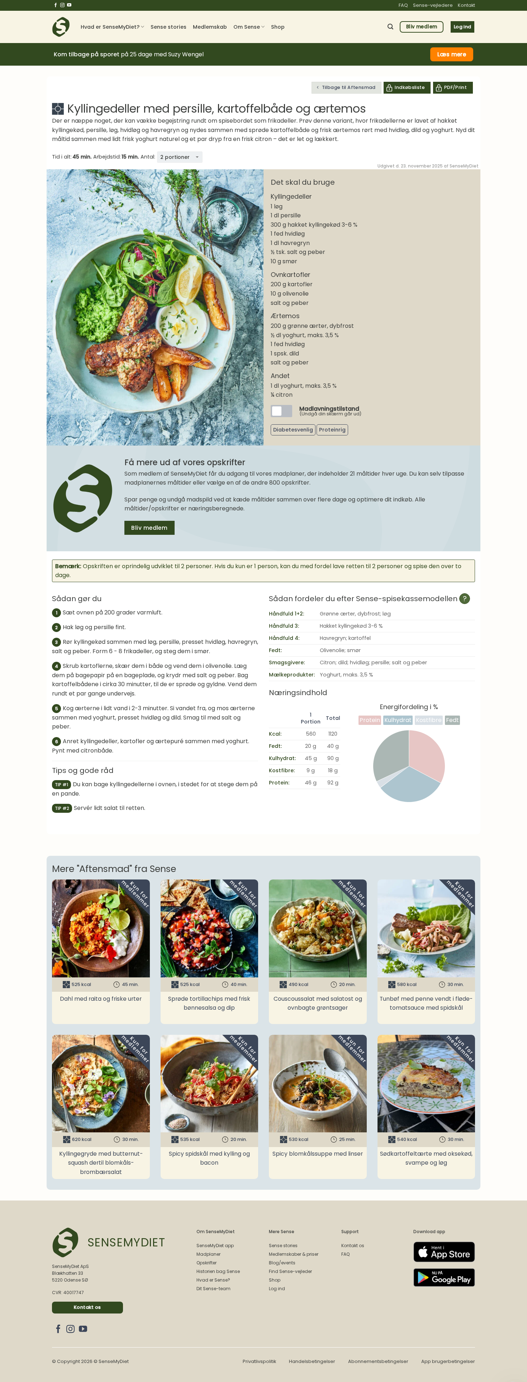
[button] (390, 27)
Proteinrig (332, 429)
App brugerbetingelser (448, 1361)
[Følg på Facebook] (55, 5)
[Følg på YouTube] (69, 5)
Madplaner (208, 1254)
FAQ (403, 5)
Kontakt (466, 5)
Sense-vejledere (433, 5)
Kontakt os (352, 1245)
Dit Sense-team (213, 1289)
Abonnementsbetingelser (378, 1361)
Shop (278, 26)
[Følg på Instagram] (62, 5)
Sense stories (168, 26)
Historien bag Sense (218, 1271)
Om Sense (246, 26)
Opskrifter (206, 1263)
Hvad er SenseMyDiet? (110, 26)
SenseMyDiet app (215, 1245)
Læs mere (451, 54)
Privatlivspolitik (259, 1361)
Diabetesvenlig (293, 429)
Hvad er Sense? (213, 1280)
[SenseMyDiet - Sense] (61, 27)
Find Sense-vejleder (290, 1271)
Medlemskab (210, 26)
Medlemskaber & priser (293, 1254)
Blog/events (282, 1263)
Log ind (277, 1289)
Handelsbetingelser (312, 1361)
